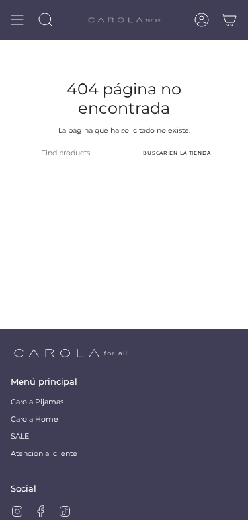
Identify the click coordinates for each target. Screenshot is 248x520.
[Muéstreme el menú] (17, 20)
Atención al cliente (44, 453)
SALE (20, 436)
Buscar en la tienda (177, 153)
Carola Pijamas (37, 402)
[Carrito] (229, 20)
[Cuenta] (202, 20)
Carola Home (34, 419)
